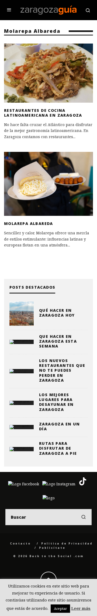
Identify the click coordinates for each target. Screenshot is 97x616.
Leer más (81, 608)
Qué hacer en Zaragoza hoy (57, 313)
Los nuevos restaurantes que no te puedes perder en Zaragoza (62, 370)
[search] (83, 517)
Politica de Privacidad (67, 543)
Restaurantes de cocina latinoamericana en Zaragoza (43, 113)
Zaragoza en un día (59, 426)
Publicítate (52, 548)
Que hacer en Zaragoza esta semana (58, 341)
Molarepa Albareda (28, 223)
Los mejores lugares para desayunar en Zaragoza (56, 402)
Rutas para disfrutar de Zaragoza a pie (58, 448)
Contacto (20, 543)
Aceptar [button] (60, 608)
